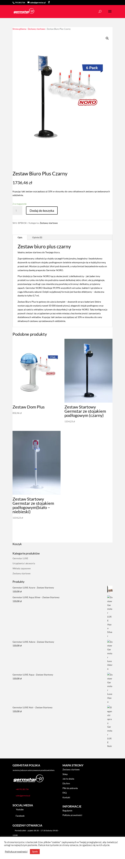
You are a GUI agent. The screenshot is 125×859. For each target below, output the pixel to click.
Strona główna (19, 29)
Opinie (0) (37, 237)
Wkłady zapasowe (22, 568)
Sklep (65, 774)
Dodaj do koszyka (42, 210)
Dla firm (66, 783)
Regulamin (67, 810)
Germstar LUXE (20, 558)
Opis (20, 237)
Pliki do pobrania (70, 788)
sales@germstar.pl (23, 796)
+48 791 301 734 (22, 789)
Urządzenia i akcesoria (24, 563)
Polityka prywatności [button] (16, 851)
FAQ (64, 792)
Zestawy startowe (36, 29)
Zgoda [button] (35, 851)
